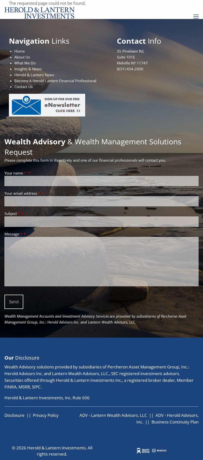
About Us (22, 57)
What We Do (25, 62)
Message (13, 233)
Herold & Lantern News (34, 74)
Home (19, 51)
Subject (12, 213)
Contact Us (23, 86)
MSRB (24, 387)
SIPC (36, 387)
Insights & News (28, 68)
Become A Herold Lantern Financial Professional (55, 80)
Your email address (22, 193)
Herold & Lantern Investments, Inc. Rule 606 (47, 398)
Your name (15, 173)
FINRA (10, 387)
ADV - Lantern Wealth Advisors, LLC (113, 415)
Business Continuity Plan (175, 422)
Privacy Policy (46, 415)
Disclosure (14, 415)
